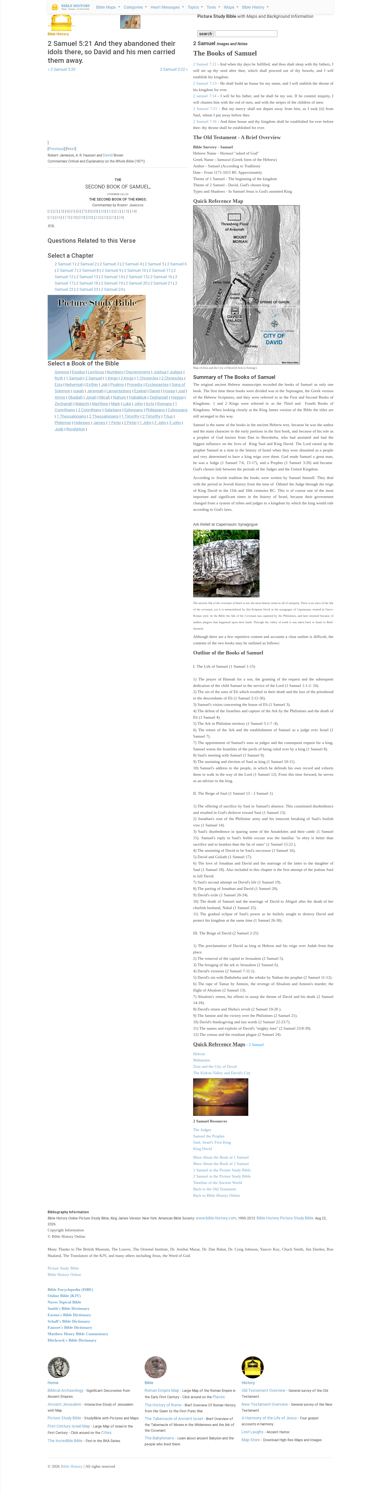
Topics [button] (194, 7)
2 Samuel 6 (177, 264)
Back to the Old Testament (214, 1189)
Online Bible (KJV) (64, 1296)
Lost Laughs (252, 1432)
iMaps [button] (229, 7)
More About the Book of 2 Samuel (221, 1163)
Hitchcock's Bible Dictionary (72, 1340)
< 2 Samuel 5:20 (61, 69)
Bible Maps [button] (106, 7)
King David (202, 1148)
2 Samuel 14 (112, 276)
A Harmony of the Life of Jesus (269, 1418)
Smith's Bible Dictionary (69, 1308)
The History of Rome (163, 1405)
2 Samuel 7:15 (205, 108)
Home (53, 1382)
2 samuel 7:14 (204, 96)
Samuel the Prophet (208, 1136)
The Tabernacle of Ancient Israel (174, 1418)
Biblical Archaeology (65, 1390)
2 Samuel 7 (66, 270)
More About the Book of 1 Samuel (221, 1157)
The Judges (202, 1130)
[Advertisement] (118, 103)
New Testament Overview (265, 1404)
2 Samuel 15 (137, 276)
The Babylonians (159, 1438)
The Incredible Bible (65, 1440)
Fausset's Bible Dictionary (70, 1327)
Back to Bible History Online (216, 1195)
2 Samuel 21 (161, 283)
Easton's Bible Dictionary (69, 1315)
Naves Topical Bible (64, 1302)
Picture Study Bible (64, 1418)
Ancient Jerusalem (64, 1404)
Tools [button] (212, 7)
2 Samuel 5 (154, 264)
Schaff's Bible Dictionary (69, 1321)
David (108, 155)
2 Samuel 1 (64, 264)
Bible (149, 1382)
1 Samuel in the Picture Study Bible (222, 1170)
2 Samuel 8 (89, 270)
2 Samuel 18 (87, 283)
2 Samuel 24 (112, 289)
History (248, 1382)
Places (219, 1396)
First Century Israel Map (69, 1426)
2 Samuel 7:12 (204, 64)
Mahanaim (201, 1060)
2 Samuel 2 (87, 264)
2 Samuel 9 (111, 270)
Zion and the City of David (215, 1066)
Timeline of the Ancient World (217, 1182)
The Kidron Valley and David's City (222, 1073)
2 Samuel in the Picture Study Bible (222, 1176)
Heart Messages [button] (166, 7)
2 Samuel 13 (87, 276)
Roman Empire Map (162, 1390)
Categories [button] (134, 7)
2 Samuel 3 (109, 264)
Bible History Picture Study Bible (285, 1218)
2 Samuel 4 (132, 264)
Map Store (251, 1439)
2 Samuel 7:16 (205, 121)
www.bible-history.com (216, 1218)
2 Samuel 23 (87, 289)
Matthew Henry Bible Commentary (78, 1334)
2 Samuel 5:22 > (174, 69)
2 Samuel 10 (135, 270)
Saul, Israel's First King (212, 1142)
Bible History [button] (253, 7)
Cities (106, 1432)
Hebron (199, 1054)
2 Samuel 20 (137, 283)
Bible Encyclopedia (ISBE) (70, 1289)
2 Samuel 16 (161, 276)
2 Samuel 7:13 (205, 83)
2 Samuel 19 (112, 283)
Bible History (71, 1466)
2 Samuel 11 (160, 270)
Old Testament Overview (264, 1390)
